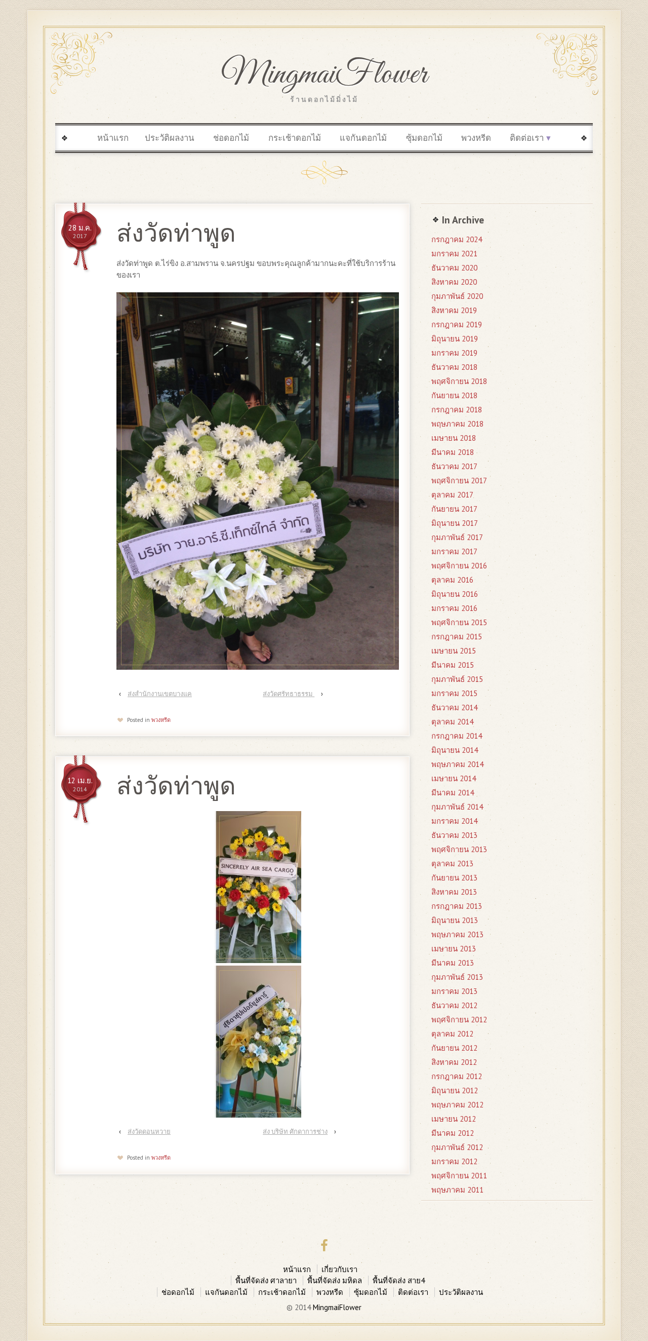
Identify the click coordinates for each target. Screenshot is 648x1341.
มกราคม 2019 (454, 353)
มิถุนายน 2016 (454, 594)
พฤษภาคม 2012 (457, 1104)
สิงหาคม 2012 (454, 1062)
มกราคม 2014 (454, 821)
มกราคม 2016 (454, 608)
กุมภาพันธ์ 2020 (457, 296)
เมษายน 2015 (453, 651)
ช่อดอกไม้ (231, 137)
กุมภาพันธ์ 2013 (457, 977)
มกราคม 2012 (454, 1161)
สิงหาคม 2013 (454, 892)
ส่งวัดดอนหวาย (149, 1131)
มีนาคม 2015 (452, 665)
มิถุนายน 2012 (454, 1090)
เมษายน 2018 (453, 438)
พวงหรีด (476, 137)
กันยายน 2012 (454, 1048)
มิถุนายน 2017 (454, 523)
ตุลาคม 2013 (452, 863)
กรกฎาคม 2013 (456, 906)
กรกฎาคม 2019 (456, 324)
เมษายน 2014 (453, 778)
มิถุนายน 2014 (454, 750)
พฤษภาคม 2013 (457, 934)
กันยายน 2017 (454, 509)
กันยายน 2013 (454, 878)
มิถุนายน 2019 (454, 338)
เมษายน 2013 (453, 948)
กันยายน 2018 (454, 395)
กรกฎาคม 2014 (456, 736)
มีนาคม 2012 (452, 1133)
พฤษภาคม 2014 (457, 764)
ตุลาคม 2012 (452, 1034)
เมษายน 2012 (453, 1119)
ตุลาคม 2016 (452, 580)
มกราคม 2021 (454, 253)
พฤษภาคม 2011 (457, 1190)
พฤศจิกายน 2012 (459, 1019)
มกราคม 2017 (454, 551)
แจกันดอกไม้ (363, 137)
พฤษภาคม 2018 (457, 424)
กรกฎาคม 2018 (456, 409)
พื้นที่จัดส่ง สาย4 (399, 1280)
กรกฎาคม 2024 (456, 239)
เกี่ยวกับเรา (339, 1269)
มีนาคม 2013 (452, 963)
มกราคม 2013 (454, 991)
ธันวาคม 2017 (454, 466)
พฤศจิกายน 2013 (459, 849)
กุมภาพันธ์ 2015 (457, 679)
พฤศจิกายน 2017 (459, 480)
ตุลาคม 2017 (452, 495)
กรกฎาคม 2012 (456, 1076)
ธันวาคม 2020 (454, 268)
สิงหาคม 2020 (454, 282)
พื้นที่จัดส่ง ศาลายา (266, 1280)
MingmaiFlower (324, 75)
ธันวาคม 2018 (454, 367)
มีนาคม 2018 (452, 452)
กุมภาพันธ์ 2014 (457, 807)
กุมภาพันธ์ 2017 (457, 537)
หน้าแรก (113, 137)
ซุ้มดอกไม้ (424, 137)
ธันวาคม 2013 (454, 835)
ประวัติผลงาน (169, 137)
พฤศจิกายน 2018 (459, 381)
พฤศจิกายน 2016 (459, 565)
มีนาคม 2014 (452, 792)
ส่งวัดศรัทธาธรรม (288, 693)
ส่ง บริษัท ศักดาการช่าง (295, 1131)
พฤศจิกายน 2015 (459, 622)
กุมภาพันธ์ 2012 (457, 1147)
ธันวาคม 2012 (454, 1005)
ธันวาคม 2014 (454, 707)
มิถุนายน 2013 (454, 920)
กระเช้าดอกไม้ (294, 137)
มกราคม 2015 (454, 693)
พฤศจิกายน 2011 (459, 1175)
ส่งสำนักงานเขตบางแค (160, 693)
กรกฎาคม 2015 (456, 636)
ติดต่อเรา (527, 137)
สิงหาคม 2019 (454, 310)
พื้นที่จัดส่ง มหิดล (334, 1280)
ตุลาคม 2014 (452, 721)
